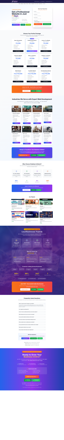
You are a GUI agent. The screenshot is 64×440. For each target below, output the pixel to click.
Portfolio (30, 3)
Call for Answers (34, 338)
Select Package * (36, 20)
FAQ (35, 3)
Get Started (16, 123)
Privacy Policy (40, 3)
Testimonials (32, 3)
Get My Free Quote (15, 24)
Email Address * (36, 14)
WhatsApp (28, 24)
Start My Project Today (23, 155)
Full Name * (35, 11)
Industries (24, 3)
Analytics (44, 3)
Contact (37, 3)
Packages (22, 3)
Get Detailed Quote (24, 338)
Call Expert (34, 155)
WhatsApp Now (42, 155)
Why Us (27, 3)
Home (19, 3)
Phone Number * (36, 17)
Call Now (23, 24)
